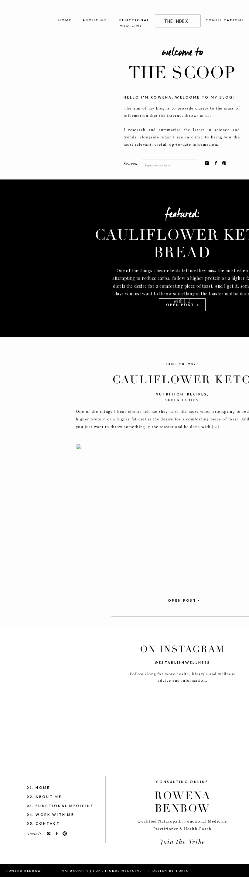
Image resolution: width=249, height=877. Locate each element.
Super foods (182, 400)
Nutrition (170, 394)
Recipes (197, 394)
